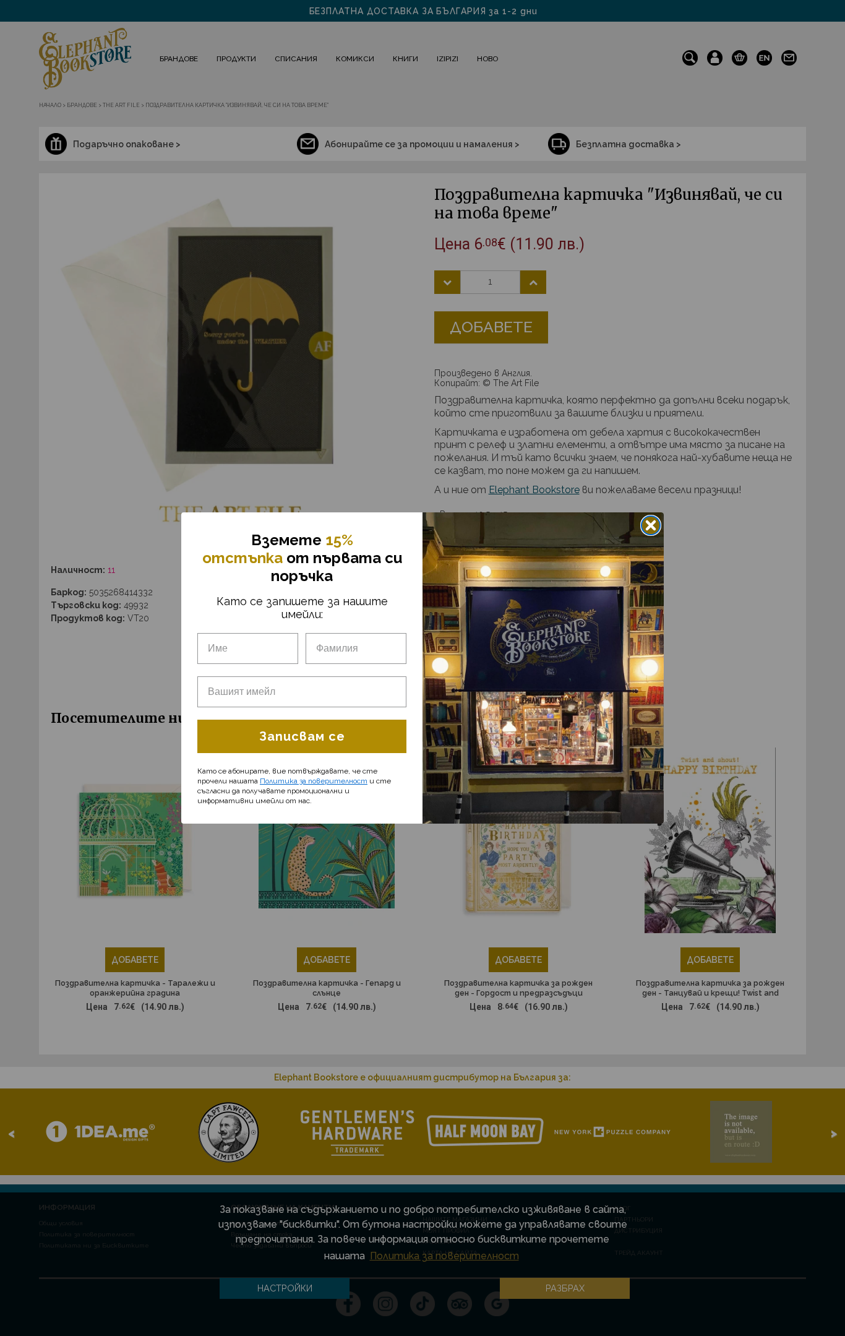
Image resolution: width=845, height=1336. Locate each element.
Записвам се (302, 736)
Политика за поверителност (313, 781)
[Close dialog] (650, 525)
